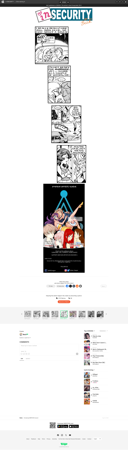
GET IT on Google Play (62, 426)
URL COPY (126, 2)
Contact (89, 439)
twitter (66, 435)
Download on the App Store (74, 426)
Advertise (54, 439)
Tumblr (73, 286)
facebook (58, 435)
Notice (21, 417)
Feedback (33, 439)
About (27, 439)
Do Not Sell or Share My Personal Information (69, 439)
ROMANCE (103, 331)
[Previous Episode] (60, 2)
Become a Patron (64, 302)
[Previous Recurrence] (21, 314)
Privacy (48, 439)
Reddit (77, 286)
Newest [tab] (28, 359)
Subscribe (117, 2)
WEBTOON (2, 2)
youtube (70, 435)
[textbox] (49, 347)
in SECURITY (10, 1)
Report (104, 286)
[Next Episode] (68, 2)
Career (84, 439)
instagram (62, 435)
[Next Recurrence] (106, 314)
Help (39, 439)
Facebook (120, 2)
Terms (43, 439)
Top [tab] (22, 359)
